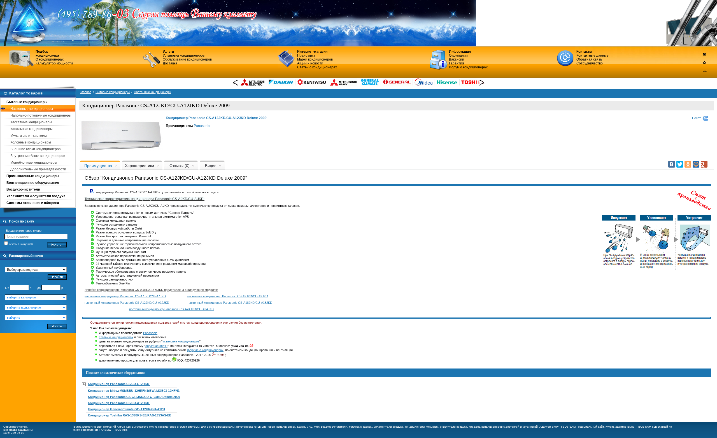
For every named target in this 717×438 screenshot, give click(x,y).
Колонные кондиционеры (30, 142)
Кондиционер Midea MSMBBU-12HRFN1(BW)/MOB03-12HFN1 (134, 390)
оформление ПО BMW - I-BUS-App (104, 429)
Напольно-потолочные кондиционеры (40, 115)
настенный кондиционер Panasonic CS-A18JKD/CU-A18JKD (230, 302)
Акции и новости (310, 63)
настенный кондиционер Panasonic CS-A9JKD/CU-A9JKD (227, 296)
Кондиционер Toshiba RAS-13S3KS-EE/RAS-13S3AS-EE (129, 415)
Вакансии (456, 59)
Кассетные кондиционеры (31, 122)
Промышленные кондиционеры (32, 176)
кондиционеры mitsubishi (421, 426)
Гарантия (456, 63)
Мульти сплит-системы (28, 136)
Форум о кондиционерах (468, 67)
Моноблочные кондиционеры (33, 162)
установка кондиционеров (180, 341)
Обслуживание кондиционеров (187, 59)
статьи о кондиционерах (116, 337)
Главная (85, 92)
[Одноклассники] (688, 164)
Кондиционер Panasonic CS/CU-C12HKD (119, 384)
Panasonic (202, 126)
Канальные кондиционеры (31, 129)
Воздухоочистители (23, 189)
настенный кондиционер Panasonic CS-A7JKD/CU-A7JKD (125, 296)
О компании (458, 55)
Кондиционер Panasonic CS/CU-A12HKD (119, 403)
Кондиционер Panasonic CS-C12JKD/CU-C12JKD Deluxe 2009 (134, 396)
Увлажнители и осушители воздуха (36, 196)
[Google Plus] (704, 164)
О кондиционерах (50, 59)
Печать (697, 118)
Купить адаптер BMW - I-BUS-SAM (628, 426)
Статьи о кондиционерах (317, 67)
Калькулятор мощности (54, 63)
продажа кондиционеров (485, 426)
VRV (309, 426)
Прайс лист (306, 55)
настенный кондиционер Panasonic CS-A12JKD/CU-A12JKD (127, 302)
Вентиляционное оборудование (32, 183)
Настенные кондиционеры (31, 109)
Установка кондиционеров (183, 55)
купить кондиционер (162, 426)
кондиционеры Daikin (290, 426)
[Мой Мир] (696, 164)
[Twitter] (679, 164)
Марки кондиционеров (315, 59)
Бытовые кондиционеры (26, 102)
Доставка (170, 63)
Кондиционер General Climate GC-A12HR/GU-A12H (126, 409)
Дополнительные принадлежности (38, 169)
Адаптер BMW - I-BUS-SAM (557, 426)
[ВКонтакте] (671, 164)
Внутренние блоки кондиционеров (37, 156)
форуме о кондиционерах (205, 350)
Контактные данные (592, 55)
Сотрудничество (589, 63)
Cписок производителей (23, 277)
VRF (316, 426)
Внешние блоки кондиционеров (35, 149)
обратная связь (156, 345)
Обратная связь (589, 59)
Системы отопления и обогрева (32, 203)
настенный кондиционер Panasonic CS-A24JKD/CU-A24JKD (171, 309)
